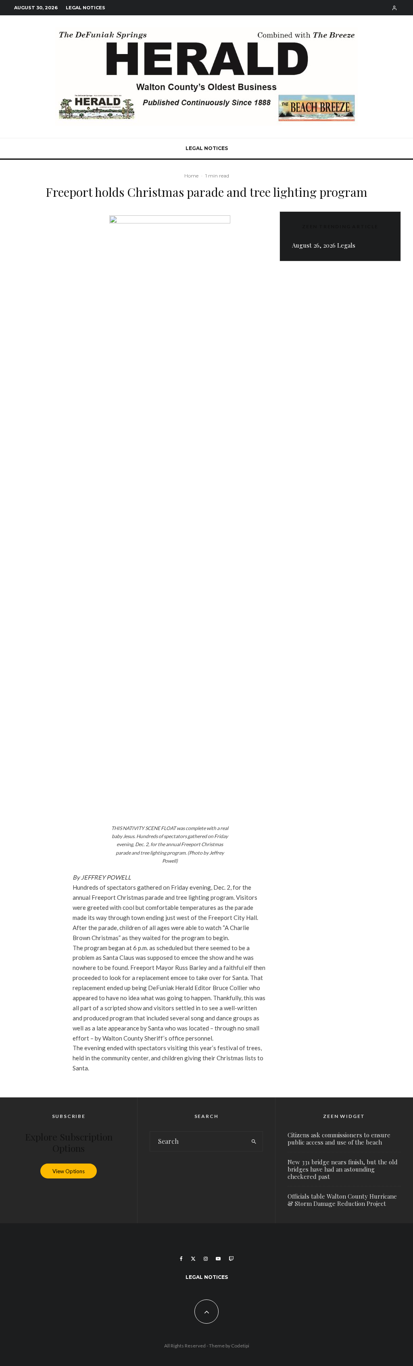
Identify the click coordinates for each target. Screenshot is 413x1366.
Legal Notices (85, 7)
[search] (254, 1141)
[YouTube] (218, 1258)
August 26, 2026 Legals (323, 245)
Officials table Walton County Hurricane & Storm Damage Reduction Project (342, 1200)
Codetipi (240, 1346)
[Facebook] (181, 1258)
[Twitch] (231, 1258)
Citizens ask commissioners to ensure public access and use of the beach (339, 1138)
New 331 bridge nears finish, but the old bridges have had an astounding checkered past (343, 1169)
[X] (193, 1258)
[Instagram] (206, 1258)
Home (191, 176)
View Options (68, 1171)
